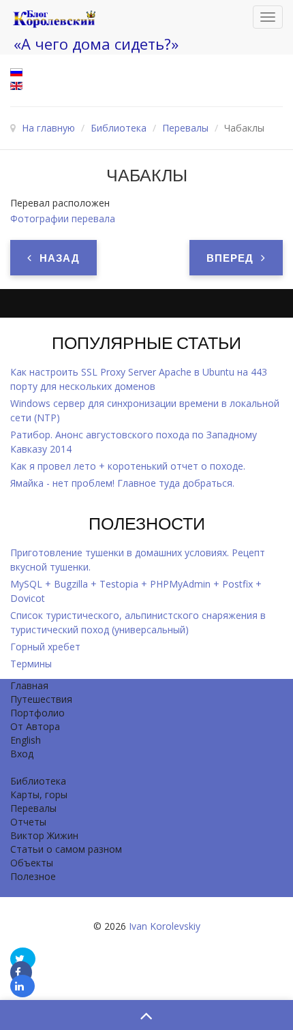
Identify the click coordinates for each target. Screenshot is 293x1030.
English (25, 739)
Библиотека (38, 780)
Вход (21, 753)
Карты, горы (38, 794)
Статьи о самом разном (66, 849)
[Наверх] (146, 1015)
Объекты (31, 862)
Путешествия (41, 699)
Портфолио (37, 712)
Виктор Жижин (44, 835)
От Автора (35, 726)
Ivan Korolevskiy (164, 926)
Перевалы (33, 808)
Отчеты (28, 821)
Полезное (33, 876)
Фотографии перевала (62, 218)
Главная (29, 685)
